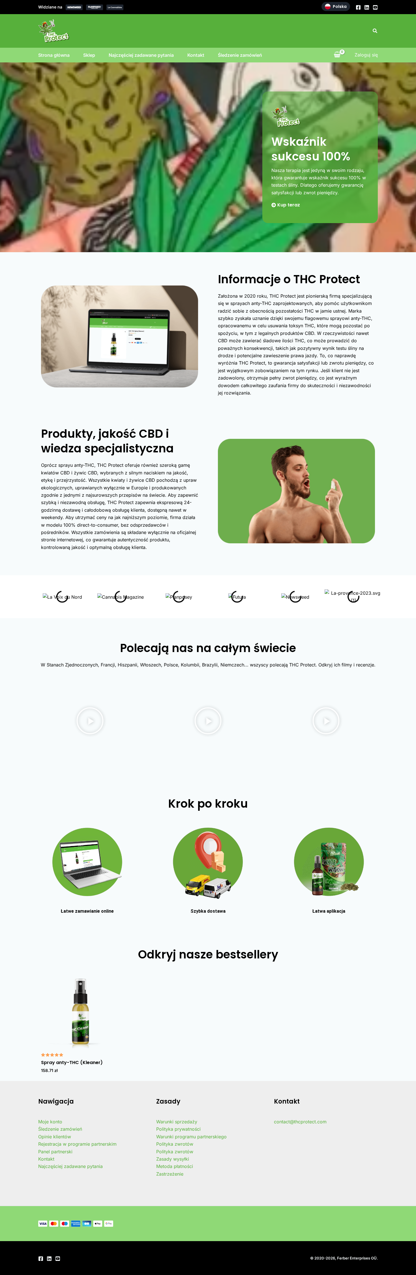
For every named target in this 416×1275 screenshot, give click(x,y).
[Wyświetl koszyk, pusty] (337, 54)
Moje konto (50, 1121)
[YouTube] (375, 7)
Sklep (89, 55)
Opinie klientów (54, 1136)
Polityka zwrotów (174, 1144)
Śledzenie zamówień (240, 55)
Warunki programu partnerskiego (191, 1136)
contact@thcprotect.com (300, 1121)
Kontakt (195, 55)
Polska (340, 6)
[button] (375, 30)
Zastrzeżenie (169, 1174)
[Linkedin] (366, 7)
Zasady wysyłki (172, 1159)
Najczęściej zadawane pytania (141, 55)
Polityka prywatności (178, 1129)
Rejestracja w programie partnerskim (77, 1144)
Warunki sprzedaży (176, 1121)
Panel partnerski (55, 1151)
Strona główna (54, 55)
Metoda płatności (174, 1166)
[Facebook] (358, 7)
